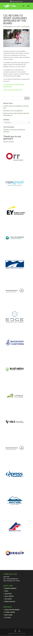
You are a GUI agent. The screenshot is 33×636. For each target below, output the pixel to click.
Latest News (8, 593)
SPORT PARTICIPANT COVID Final (12, 90)
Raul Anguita (8, 26)
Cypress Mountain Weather (12, 609)
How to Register (9, 596)
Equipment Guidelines (10, 588)
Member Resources (9, 601)
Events (6, 591)
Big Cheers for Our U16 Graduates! (13, 110)
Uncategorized (25, 26)
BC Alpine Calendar (9, 612)
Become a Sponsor (8, 141)
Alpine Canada (8, 615)
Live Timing (7, 617)
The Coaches (8, 599)
